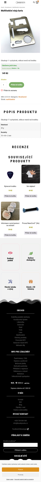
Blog (20, 405)
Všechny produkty (20, 338)
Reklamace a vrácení (20, 371)
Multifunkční (20, 335)
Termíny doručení (6, 68)
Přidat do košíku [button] (10, 196)
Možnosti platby (20, 363)
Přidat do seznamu (10, 90)
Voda (20, 330)
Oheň (20, 327)
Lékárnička (20, 322)
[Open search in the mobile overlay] (34, 2)
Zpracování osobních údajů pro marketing (24, 479)
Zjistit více (10, 265)
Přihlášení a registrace (20, 369)
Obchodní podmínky (20, 366)
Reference (20, 374)
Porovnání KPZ (21, 340)
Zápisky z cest (20, 407)
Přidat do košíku (16, 85)
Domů (2, 7)
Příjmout (20, 469)
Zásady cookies (9, 479)
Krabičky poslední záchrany (20, 317)
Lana (20, 332)
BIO (20, 402)
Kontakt (20, 400)
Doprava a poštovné (20, 361)
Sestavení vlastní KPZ (20, 343)
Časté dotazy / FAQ (20, 358)
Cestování (20, 325)
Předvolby (20, 475)
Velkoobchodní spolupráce (20, 376)
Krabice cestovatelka (20, 410)
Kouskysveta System (20, 320)
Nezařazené (8, 7)
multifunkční (10, 99)
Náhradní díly (20, 345)
